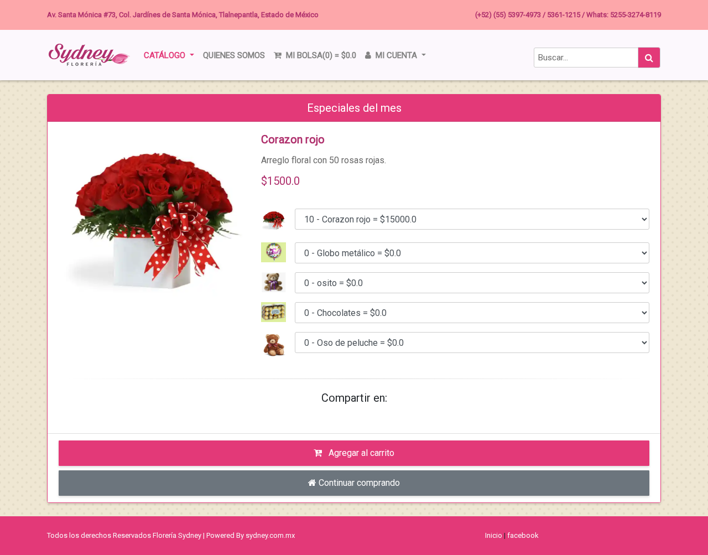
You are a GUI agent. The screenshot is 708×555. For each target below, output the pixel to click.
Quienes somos (234, 55)
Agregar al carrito (360, 453)
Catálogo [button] (166, 55)
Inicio (493, 535)
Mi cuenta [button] (396, 55)
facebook (523, 535)
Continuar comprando (358, 483)
